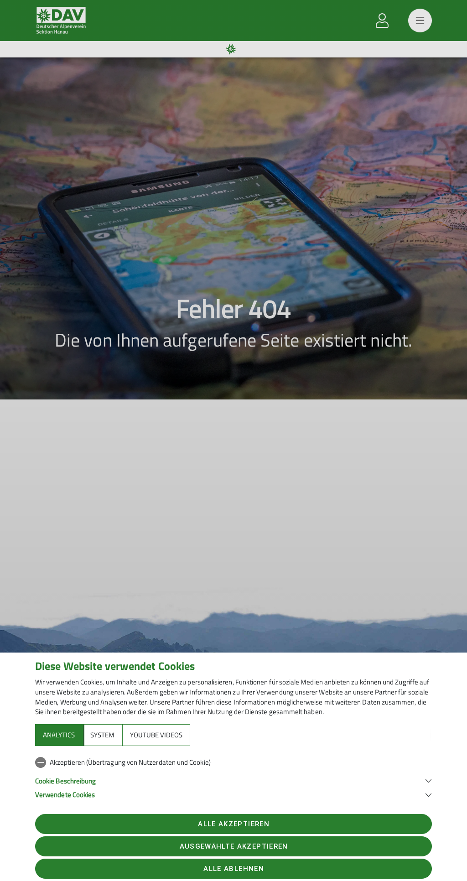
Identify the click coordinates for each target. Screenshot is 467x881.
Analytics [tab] (59, 735)
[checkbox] (233, 762)
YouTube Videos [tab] (156, 735)
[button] (233, 780)
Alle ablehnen (233, 869)
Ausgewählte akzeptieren (234, 846)
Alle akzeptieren (233, 824)
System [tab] (102, 735)
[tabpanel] (233, 776)
